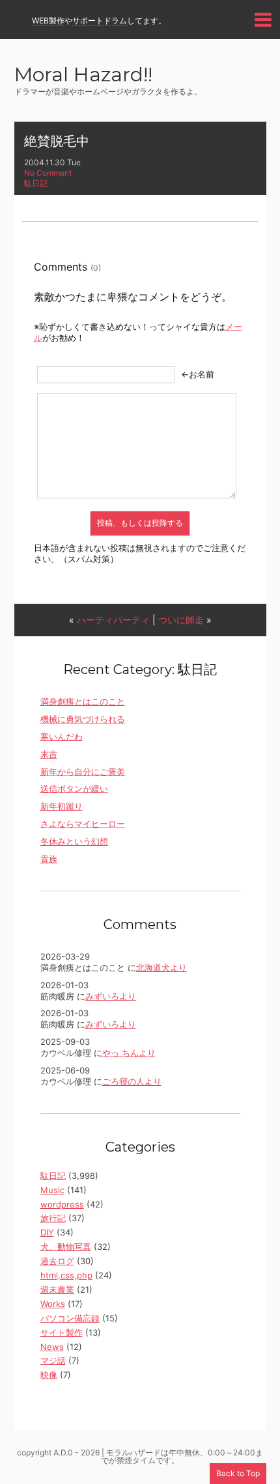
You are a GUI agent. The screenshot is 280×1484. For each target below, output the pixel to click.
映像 (48, 1374)
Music (52, 1190)
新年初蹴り (61, 806)
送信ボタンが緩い (74, 788)
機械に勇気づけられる (82, 719)
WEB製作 (48, 20)
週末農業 (57, 1289)
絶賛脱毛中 (56, 141)
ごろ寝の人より (131, 1081)
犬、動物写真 (65, 1246)
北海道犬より (161, 967)
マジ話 (53, 1360)
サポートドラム (99, 20)
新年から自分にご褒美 (82, 771)
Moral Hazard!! (83, 76)
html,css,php (66, 1275)
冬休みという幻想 (74, 841)
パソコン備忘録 (70, 1318)
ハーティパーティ (113, 619)
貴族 (48, 859)
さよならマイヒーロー (82, 823)
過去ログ (57, 1261)
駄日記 (36, 183)
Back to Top (238, 1473)
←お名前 (197, 374)
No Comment (48, 173)
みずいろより (110, 996)
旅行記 (53, 1218)
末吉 (48, 754)
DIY (47, 1232)
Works (52, 1304)
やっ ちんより (129, 1052)
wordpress (62, 1204)
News (52, 1347)
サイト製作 (61, 1332)
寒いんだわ (61, 736)
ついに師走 (181, 619)
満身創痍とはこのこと (82, 701)
